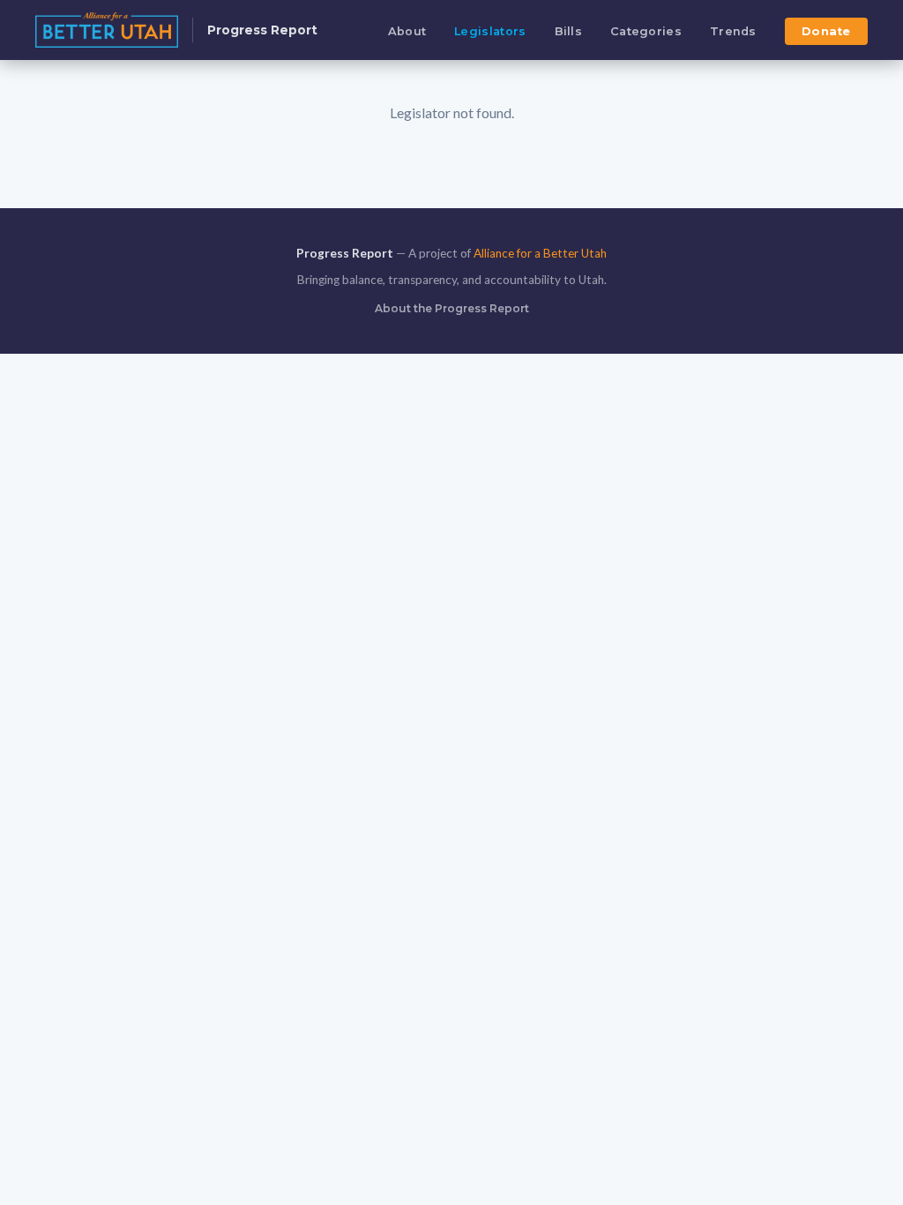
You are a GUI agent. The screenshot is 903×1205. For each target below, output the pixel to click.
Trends (733, 31)
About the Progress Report (452, 308)
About (407, 31)
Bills (569, 31)
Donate (826, 31)
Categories (646, 31)
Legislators (490, 31)
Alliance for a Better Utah (540, 253)
